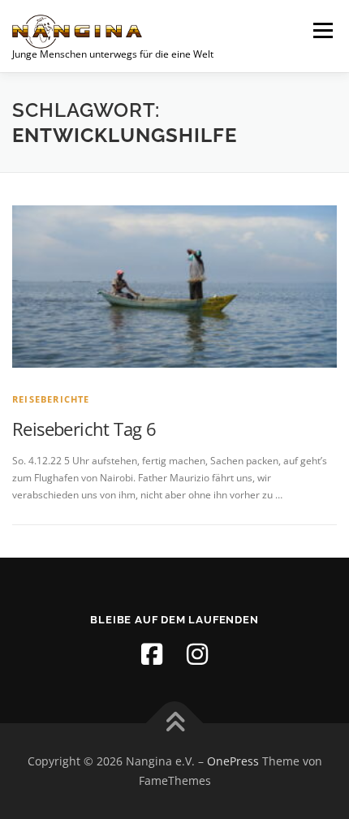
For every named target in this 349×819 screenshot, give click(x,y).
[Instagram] (197, 654)
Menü (321, 30)
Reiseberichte (51, 399)
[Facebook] (152, 654)
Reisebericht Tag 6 (84, 428)
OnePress (233, 761)
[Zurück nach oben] (175, 723)
